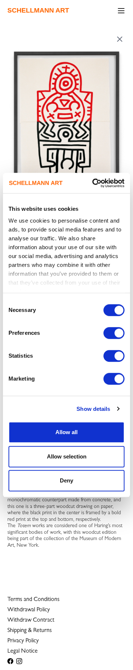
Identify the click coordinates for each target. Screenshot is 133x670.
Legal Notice (22, 651)
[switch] (114, 333)
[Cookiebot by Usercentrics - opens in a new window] (94, 183)
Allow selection (66, 456)
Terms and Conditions (33, 600)
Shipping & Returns (29, 631)
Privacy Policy (23, 641)
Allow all (66, 432)
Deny (66, 480)
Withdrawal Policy (28, 610)
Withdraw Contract (30, 620)
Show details (93, 409)
